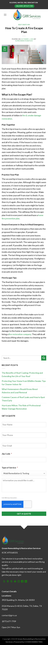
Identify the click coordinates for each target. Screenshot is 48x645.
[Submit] (43, 357)
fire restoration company (20, 334)
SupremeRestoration (24, 41)
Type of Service (10, 467)
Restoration (24, 25)
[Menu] (5, 15)
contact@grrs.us (9, 615)
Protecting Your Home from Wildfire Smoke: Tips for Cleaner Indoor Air (24, 383)
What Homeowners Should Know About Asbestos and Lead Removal (20, 391)
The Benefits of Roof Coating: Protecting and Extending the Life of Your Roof (22, 374)
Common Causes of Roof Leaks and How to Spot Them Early (23, 399)
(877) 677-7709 (9, 621)
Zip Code (7, 454)
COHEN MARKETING (33, 642)
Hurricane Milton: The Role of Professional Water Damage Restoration (21, 407)
